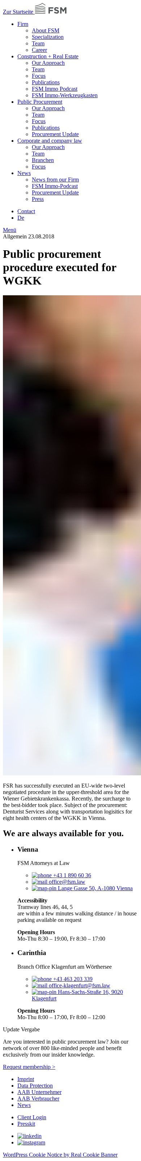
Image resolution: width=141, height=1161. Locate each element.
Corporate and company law (49, 141)
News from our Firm (55, 179)
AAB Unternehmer (39, 1092)
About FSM (45, 30)
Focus (39, 76)
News (24, 173)
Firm (22, 24)
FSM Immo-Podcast (55, 186)
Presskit (26, 1124)
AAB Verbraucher (38, 1098)
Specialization (48, 37)
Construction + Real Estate (47, 56)
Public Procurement (39, 102)
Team (38, 43)
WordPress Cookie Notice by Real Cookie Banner (60, 1155)
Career (39, 50)
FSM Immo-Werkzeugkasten (65, 95)
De (20, 218)
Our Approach (48, 63)
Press (38, 199)
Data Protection (35, 1085)
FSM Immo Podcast (54, 89)
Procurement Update (55, 134)
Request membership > (29, 1067)
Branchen (43, 160)
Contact (26, 211)
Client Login (31, 1117)
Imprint (25, 1079)
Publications (46, 82)
